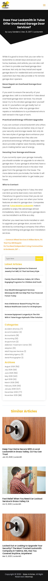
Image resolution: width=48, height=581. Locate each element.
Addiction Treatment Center (16, 345)
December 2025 (11, 392)
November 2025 (11, 395)
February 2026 (10, 386)
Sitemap (29, 576)
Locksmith (38, 31)
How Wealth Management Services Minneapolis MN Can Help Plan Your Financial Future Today (24, 293)
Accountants (10, 335)
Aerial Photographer (13, 357)
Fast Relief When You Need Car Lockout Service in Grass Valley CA (22, 500)
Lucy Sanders (14, 31)
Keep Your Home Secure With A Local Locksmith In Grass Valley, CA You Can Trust (22, 452)
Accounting (9, 338)
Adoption (8, 348)
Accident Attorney (12, 329)
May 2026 (9, 376)
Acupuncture (10, 342)
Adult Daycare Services (14, 351)
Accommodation (12, 332)
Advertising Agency (12, 354)
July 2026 (8, 370)
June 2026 (9, 373)
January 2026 (10, 389)
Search (39, 258)
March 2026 (9, 382)
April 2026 (9, 379)
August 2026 (10, 366)
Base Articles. (29, 574)
